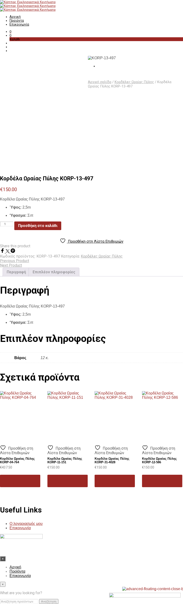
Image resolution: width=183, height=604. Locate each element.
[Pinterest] (12, 252)
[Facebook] (3, 252)
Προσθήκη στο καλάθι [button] (17, 481)
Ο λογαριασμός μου (26, 524)
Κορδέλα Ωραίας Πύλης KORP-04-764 (17, 460)
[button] (10, 31)
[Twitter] (8, 252)
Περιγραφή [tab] (16, 272)
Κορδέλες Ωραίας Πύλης (134, 82)
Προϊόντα (17, 20)
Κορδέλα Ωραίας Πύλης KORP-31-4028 (112, 460)
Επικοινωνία (19, 24)
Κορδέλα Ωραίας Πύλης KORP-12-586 (159, 460)
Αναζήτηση (48, 601)
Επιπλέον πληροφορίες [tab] (54, 272)
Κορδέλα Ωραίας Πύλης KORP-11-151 (64, 460)
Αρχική (15, 17)
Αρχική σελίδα (99, 82)
